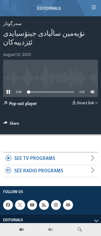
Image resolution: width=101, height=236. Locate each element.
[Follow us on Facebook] (8, 205)
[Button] (11, 125)
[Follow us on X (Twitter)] (20, 205)
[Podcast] (56, 205)
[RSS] (44, 205)
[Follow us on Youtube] (32, 205)
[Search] (80, 229)
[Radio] (50, 229)
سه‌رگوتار (12, 24)
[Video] (21, 229)
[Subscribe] (68, 205)
